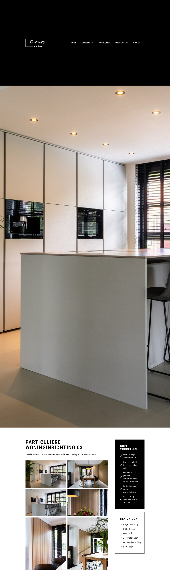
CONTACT (137, 42)
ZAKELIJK (86, 42)
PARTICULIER (104, 42)
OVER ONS (120, 42)
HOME (73, 42)
